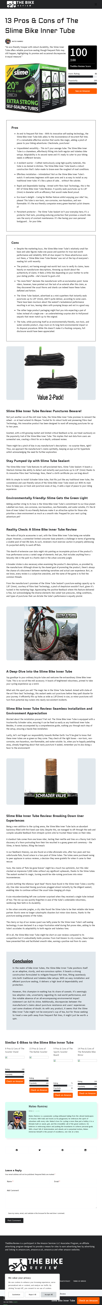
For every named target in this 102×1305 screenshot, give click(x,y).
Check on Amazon (88, 1300)
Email (57, 1181)
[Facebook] (16, 1150)
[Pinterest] (62, 1150)
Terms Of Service (79, 1281)
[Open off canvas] (96, 4)
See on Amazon (82, 91)
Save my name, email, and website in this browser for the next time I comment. (36, 1213)
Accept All (48, 1294)
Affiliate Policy (64, 1281)
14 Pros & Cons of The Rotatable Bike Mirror (87, 1051)
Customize (16, 1294)
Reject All (32, 1294)
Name (10, 1181)
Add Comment (13, 1190)
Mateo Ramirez (38, 1106)
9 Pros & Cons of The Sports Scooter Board (63, 1051)
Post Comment (14, 1220)
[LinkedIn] (85, 1150)
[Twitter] (39, 1150)
